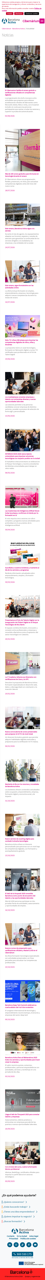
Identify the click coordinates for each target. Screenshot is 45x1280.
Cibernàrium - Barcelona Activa (13, 28)
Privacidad (13, 1238)
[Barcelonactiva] (11, 21)
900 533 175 (24, 1254)
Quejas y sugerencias (32, 1276)
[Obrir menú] (42, 21)
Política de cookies (28, 1238)
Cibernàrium (31, 21)
